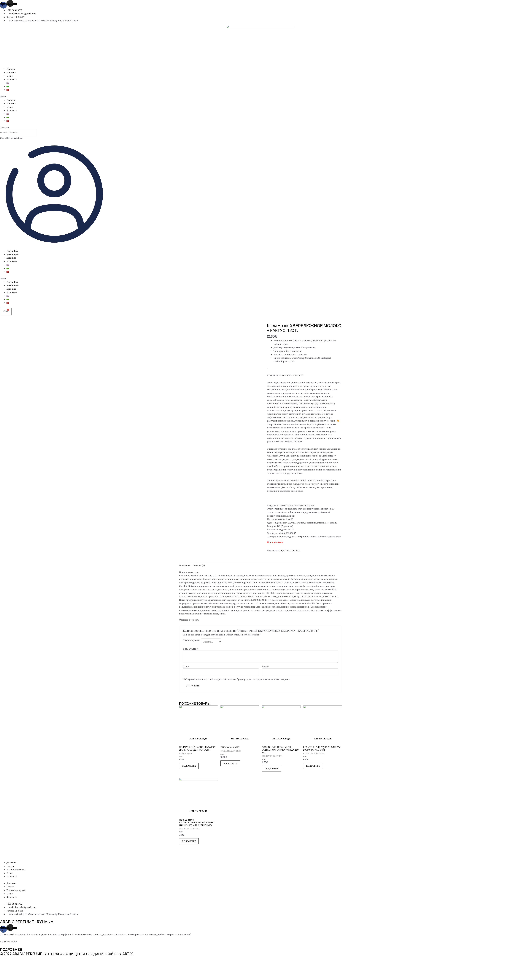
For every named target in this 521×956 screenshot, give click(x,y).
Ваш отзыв (190, 648)
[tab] (184, 565)
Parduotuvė (13, 254)
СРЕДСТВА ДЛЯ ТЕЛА (289, 550)
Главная (11, 69)
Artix (127, 954)
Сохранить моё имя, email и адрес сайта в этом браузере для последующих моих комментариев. (237, 679)
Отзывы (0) (199, 565)
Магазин (11, 72)
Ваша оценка (191, 640)
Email (265, 666)
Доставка (12, 862)
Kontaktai (12, 261)
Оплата (11, 866)
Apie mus (11, 257)
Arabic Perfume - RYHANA (26, 921)
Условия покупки (16, 869)
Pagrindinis (12, 250)
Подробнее (189, 765)
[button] (260, 96)
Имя (186, 666)
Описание (184, 565)
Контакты (12, 79)
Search (3, 132)
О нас (10, 75)
